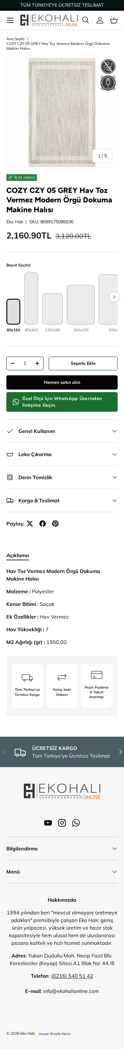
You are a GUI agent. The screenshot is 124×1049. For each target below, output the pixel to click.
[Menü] (10, 20)
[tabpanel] (62, 606)
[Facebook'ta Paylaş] (42, 523)
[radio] (13, 316)
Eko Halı (14, 222)
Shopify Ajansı (60, 1034)
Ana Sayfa (15, 38)
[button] (114, 20)
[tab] (17, 555)
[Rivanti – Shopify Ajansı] (44, 1033)
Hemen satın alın (62, 382)
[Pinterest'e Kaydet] (55, 523)
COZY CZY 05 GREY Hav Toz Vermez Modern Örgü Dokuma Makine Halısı (57, 46)
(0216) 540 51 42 (72, 976)
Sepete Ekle (83, 363)
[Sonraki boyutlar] (114, 297)
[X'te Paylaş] (30, 523)
